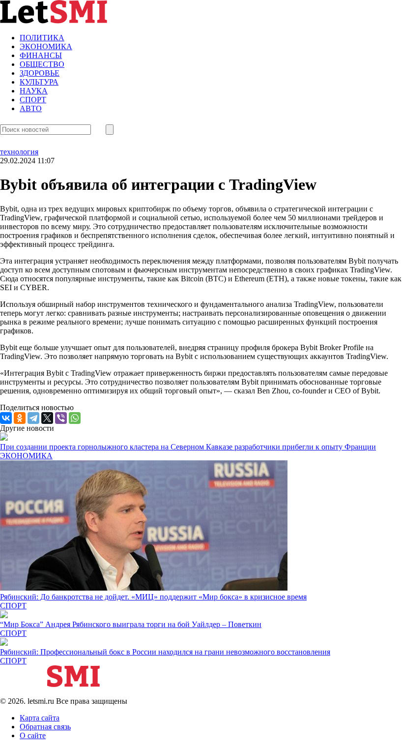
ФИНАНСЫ (41, 55)
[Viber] (61, 418)
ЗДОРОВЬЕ (39, 73)
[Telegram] (33, 418)
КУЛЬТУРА (39, 82)
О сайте (33, 735)
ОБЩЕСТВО (42, 64)
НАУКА (34, 91)
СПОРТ (33, 99)
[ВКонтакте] (6, 418)
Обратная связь (45, 726)
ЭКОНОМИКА (46, 46)
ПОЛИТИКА (42, 37)
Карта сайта (39, 718)
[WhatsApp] (75, 418)
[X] (47, 418)
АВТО (31, 108)
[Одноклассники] (20, 418)
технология (19, 152)
